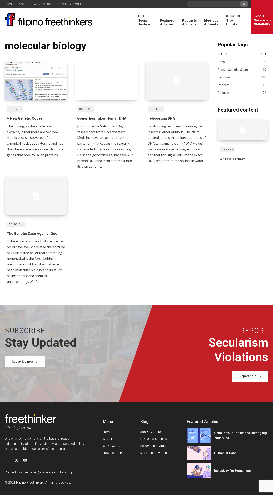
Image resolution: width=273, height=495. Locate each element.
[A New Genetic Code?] (36, 81)
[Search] (244, 4)
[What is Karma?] (243, 130)
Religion (16, 224)
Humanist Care (225, 453)
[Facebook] (8, 460)
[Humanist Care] (199, 453)
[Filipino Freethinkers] (50, 19)
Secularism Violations (262, 20)
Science (15, 109)
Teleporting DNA (161, 118)
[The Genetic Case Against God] (36, 196)
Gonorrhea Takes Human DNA (101, 118)
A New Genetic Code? (24, 118)
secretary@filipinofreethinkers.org (48, 472)
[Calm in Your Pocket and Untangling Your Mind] (199, 435)
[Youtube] (25, 460)
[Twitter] (16, 460)
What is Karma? (232, 159)
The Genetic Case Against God (32, 233)
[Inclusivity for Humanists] (199, 470)
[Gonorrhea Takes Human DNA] (106, 81)
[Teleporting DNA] (177, 81)
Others (227, 149)
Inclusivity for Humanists (232, 471)
